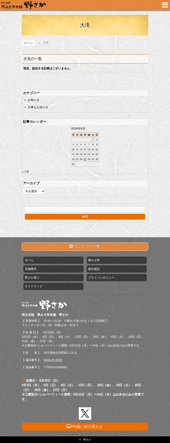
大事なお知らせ (38, 107)
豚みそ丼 (94, 260)
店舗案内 (30, 268)
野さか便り (32, 277)
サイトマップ (33, 286)
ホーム (28, 42)
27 (85, 159)
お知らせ (33, 100)
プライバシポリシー (101, 277)
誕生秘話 (94, 268)
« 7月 (25, 171)
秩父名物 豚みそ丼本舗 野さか (23, 5)
